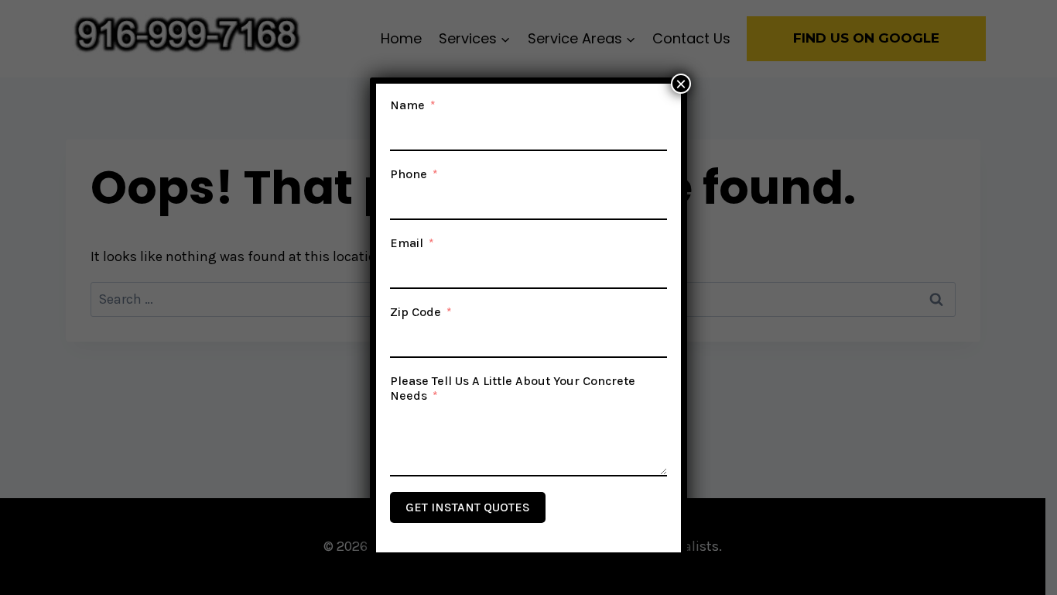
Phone (408, 174)
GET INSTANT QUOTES (467, 507)
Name (407, 105)
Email (406, 243)
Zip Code (415, 311)
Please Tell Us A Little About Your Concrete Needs (512, 388)
